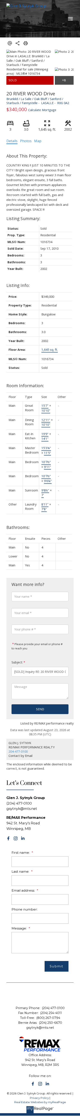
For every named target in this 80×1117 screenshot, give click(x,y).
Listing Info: (18, 285)
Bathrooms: (18, 527)
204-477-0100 (18, 751)
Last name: (21, 871)
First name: (21, 853)
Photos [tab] (26, 141)
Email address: (24, 890)
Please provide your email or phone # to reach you (37, 646)
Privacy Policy (39, 1098)
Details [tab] (11, 141)
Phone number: (25, 909)
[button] (8, 838)
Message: (20, 928)
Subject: (17, 662)
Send (40, 709)
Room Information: (25, 385)
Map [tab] (37, 141)
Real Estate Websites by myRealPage (40, 1102)
